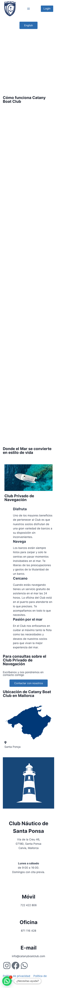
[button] (7, 981)
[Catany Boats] (10, 9)
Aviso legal (22, 980)
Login (47, 8)
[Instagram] (7, 965)
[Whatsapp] (24, 965)
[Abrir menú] (29, 8)
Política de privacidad (17, 976)
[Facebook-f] (15, 965)
